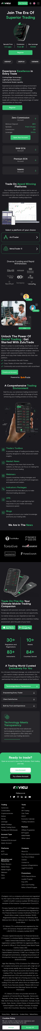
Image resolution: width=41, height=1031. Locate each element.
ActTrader (4, 854)
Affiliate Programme (28, 830)
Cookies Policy (24, 1014)
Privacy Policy (6, 1014)
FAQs (3, 875)
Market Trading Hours (8, 827)
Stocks (3, 819)
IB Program (25, 833)
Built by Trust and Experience (14, 706)
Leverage (4, 822)
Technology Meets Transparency (18, 686)
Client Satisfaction (10, 699)
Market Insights (6, 869)
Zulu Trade (25, 813)
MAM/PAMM (25, 835)
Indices (3, 816)
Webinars (4, 872)
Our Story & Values (27, 857)
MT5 (2, 851)
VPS (22, 808)
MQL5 (23, 816)
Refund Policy (34, 1014)
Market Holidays (6, 824)
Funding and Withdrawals (9, 830)
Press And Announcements (30, 854)
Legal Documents (27, 868)
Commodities (5, 810)
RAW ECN (4, 837)
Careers (24, 860)
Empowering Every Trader (13, 693)
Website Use (14, 1014)
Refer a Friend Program (29, 887)
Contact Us (25, 862)
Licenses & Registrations (29, 865)
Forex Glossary (6, 864)
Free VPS (24, 882)
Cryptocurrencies (7, 813)
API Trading (25, 810)
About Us (24, 851)
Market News (5, 867)
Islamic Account (6, 843)
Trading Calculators (28, 822)
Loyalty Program (27, 879)
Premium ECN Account (8, 840)
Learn (3, 878)
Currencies (4, 808)
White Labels (25, 838)
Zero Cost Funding (27, 884)
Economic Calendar (28, 819)
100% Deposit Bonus (28, 876)
